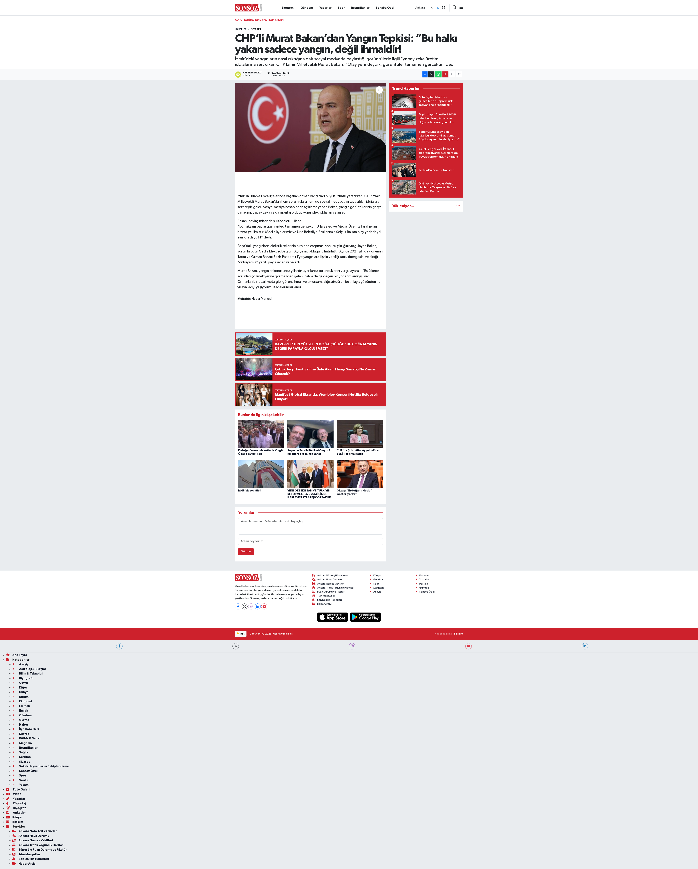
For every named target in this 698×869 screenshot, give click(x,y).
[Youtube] (264, 606)
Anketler (19, 812)
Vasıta (23, 780)
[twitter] (235, 646)
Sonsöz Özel (385, 7)
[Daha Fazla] (445, 74)
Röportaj (19, 803)
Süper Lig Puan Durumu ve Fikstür (43, 849)
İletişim (17, 821)
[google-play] (365, 617)
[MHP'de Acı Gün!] (261, 474)
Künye (377, 575)
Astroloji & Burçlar (32, 669)
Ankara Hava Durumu (329, 579)
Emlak (23, 710)
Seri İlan (25, 756)
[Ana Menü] (459, 8)
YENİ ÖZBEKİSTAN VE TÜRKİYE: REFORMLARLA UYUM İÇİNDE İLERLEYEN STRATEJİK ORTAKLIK (309, 494)
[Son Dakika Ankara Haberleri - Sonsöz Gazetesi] (248, 8)
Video (16, 794)
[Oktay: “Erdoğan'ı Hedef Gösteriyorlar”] (360, 474)
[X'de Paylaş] (431, 74)
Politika (423, 583)
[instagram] (352, 646)
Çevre (23, 682)
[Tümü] (458, 206)
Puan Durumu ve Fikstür (330, 591)
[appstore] (333, 617)
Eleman (24, 706)
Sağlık (23, 752)
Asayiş (377, 591)
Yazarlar (325, 7)
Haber (23, 724)
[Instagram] (251, 606)
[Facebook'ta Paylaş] (425, 74)
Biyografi (26, 678)
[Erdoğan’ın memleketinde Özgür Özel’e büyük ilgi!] (261, 434)
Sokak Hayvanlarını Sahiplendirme (44, 766)
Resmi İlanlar (360, 7)
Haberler (240, 29)
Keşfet (24, 733)
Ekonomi (288, 7)
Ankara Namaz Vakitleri (330, 583)
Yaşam (24, 784)
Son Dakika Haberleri (329, 600)
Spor (341, 7)
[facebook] (119, 646)
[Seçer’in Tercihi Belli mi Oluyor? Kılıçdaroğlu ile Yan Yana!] (310, 434)
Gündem (306, 7)
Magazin (378, 587)
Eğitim (24, 696)
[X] (245, 606)
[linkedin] (585, 646)
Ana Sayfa (19, 655)
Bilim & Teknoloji (31, 673)
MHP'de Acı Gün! (249, 490)
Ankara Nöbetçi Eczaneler (332, 575)
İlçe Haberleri (29, 729)
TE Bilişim (457, 633)
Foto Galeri (20, 789)
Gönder (246, 551)
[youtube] (468, 646)
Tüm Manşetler (326, 596)
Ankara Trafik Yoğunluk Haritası (335, 587)
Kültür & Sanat (30, 738)
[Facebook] (238, 606)
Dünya (23, 692)
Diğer (23, 687)
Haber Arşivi (324, 604)
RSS (242, 633)
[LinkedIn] (258, 606)
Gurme (24, 719)
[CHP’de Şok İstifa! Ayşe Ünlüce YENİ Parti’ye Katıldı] (360, 434)
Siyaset (256, 29)
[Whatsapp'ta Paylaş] (438, 74)
